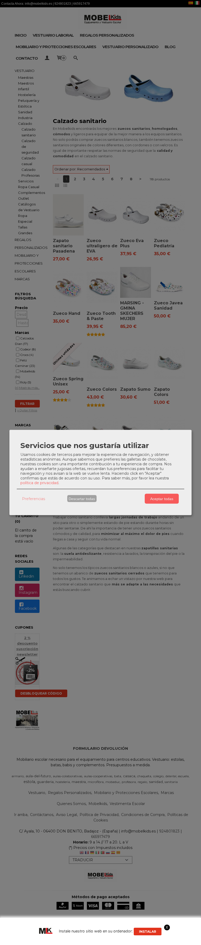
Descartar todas (82, 498)
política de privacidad (39, 482)
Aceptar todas (161, 498)
